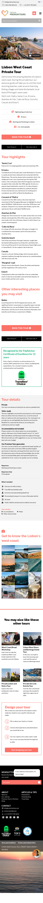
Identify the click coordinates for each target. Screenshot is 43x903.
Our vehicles (6, 797)
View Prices (11, 147)
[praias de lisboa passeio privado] (8, 592)
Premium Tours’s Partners (10, 799)
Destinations (26, 795)
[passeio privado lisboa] (34, 552)
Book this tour (20, 137)
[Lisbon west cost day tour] (8, 578)
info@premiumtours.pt (11, 2)
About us (4, 795)
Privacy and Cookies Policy (27, 842)
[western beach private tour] (8, 565)
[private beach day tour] (8, 552)
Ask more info (31, 147)
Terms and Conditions (9, 842)
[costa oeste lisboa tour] (34, 578)
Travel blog (25, 799)
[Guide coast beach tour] (21, 565)
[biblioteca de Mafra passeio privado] (34, 592)
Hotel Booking (26, 797)
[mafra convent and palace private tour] (21, 592)
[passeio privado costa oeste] (21, 552)
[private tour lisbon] (21, 578)
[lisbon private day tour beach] (34, 565)
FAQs (3, 801)
